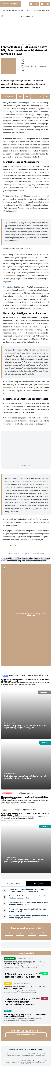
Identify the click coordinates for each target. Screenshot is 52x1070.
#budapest (45, 558)
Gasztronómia (7, 793)
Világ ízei (5, 675)
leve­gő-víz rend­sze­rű (40, 196)
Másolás (10, 96)
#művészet (41, 561)
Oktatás (45, 743)
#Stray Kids (32, 561)
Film (44, 998)
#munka (36, 558)
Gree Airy (20, 502)
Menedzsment (9, 958)
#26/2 (24, 561)
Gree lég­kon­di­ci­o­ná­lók (24, 166)
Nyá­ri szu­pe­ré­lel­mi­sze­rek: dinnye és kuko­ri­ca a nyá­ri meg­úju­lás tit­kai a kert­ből (25, 814)
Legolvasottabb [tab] (13, 884)
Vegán (4, 809)
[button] (20, 96)
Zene (44, 973)
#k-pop (18, 561)
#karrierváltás (27, 558)
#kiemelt (5, 558)
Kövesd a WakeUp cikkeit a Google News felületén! (31, 615)
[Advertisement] (26, 448)
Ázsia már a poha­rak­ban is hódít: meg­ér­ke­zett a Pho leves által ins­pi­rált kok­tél (25, 680)
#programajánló (8, 561)
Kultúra (7, 983)
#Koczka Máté (15, 558)
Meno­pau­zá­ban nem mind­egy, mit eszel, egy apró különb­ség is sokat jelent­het (25, 798)
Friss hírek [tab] (38, 884)
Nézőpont (44, 692)
